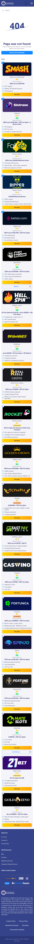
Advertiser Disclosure (12, 925)
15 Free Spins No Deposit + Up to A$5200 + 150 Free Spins (17, 313)
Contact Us (4, 840)
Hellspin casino (17, 305)
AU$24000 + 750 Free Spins (17, 505)
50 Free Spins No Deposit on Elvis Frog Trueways (17, 429)
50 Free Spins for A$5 (17, 778)
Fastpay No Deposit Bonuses (9, 864)
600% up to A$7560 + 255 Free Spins (17, 582)
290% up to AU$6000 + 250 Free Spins (17, 621)
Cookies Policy (11, 921)
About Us (4, 833)
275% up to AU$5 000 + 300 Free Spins (17, 659)
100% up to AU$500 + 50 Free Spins (17, 389)
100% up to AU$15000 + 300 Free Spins (17, 468)
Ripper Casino (17, 190)
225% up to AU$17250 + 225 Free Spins (17, 233)
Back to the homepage (17, 52)
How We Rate (5, 843)
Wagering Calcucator (7, 860)
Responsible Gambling (17, 929)
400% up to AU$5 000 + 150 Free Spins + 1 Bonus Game (17, 123)
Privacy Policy (23, 921)
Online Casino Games (8, 870)
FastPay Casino (17, 537)
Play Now (17, 94)
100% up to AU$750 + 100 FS (17, 543)
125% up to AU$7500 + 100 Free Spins (17, 271)
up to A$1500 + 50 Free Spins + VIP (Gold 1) (17, 353)
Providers (4, 857)
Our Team (4, 837)
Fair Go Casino (17, 154)
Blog (2, 854)
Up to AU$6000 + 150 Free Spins (17, 814)
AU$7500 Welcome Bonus (17, 196)
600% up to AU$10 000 (17, 83)
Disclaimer (25, 925)
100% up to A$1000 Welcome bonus (17, 160)
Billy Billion (17, 262)
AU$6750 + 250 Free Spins (17, 737)
